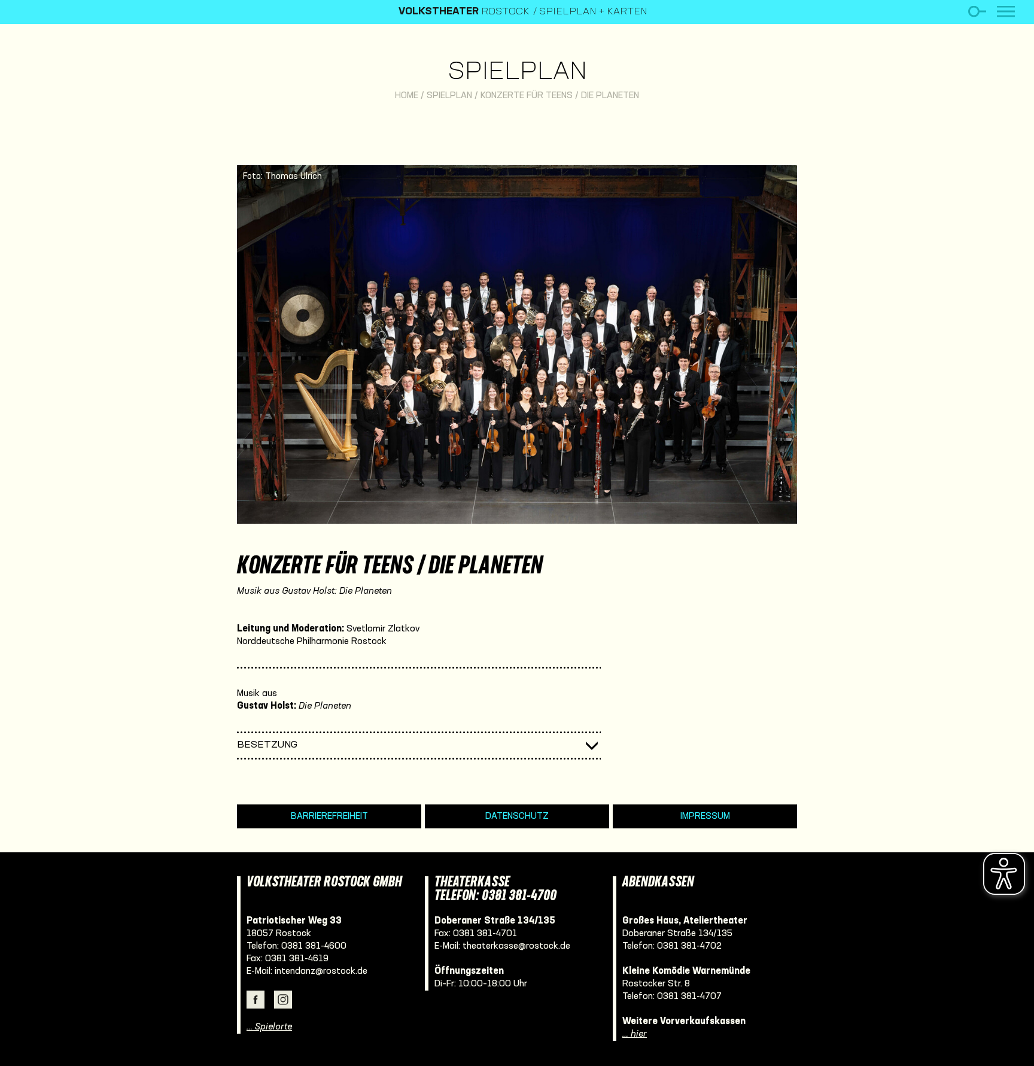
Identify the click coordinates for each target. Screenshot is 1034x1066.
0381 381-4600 (313, 946)
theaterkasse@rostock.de (516, 946)
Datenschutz (517, 816)
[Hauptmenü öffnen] (1006, 11)
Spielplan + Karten (593, 12)
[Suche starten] (977, 11)
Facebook (255, 1000)
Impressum (705, 816)
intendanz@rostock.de (321, 971)
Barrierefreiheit (329, 816)
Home (406, 96)
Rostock (464, 12)
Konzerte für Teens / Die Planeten (559, 96)
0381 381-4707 (689, 996)
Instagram (283, 1000)
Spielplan (517, 72)
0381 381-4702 (689, 946)
